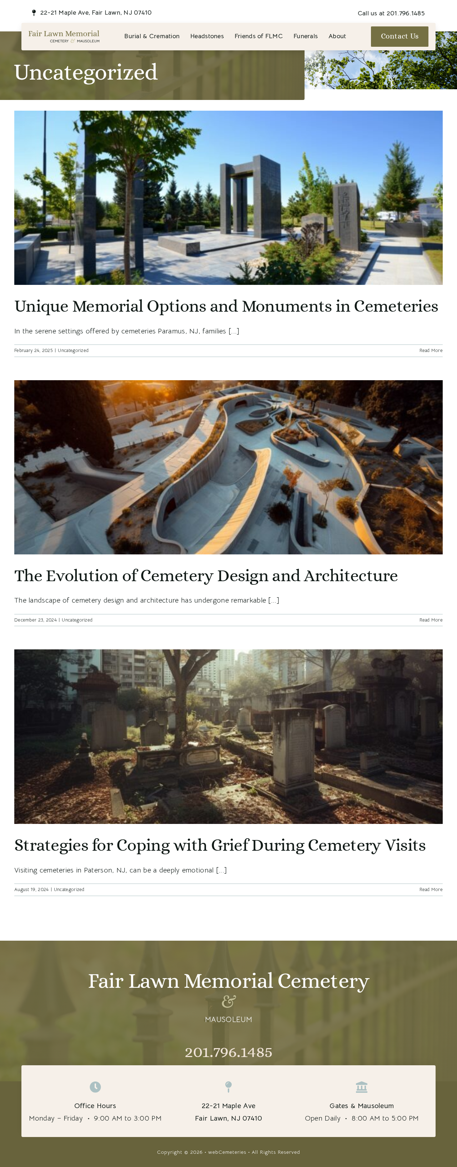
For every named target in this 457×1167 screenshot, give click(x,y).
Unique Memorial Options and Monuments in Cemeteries (226, 306)
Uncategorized (73, 350)
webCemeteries (227, 1152)
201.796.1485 (228, 1051)
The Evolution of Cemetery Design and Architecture (206, 575)
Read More (431, 350)
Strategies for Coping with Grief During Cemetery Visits (220, 845)
